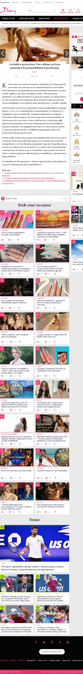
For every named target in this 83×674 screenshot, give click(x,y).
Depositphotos (31, 660)
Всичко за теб (8, 18)
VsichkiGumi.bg (48, 2)
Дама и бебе (44, 18)
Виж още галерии (34, 204)
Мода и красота (61, 18)
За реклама (4, 660)
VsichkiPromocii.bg (26, 2)
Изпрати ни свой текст (52, 652)
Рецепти (63, 12)
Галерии (70, 12)
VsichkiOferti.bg (5, 2)
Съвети (26, 23)
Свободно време (26, 18)
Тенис (34, 519)
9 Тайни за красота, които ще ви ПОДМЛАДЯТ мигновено (29, 178)
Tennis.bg (38, 2)
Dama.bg (15, 2)
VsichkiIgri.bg (59, 2)
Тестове (78, 12)
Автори (13, 660)
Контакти (21, 660)
